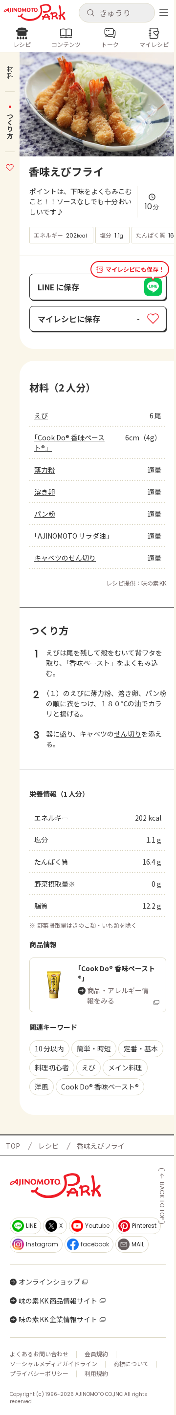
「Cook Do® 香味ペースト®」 (69, 443)
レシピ (48, 1146)
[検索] (90, 13)
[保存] (10, 166)
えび (41, 415)
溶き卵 (44, 492)
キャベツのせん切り (65, 558)
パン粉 (44, 514)
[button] (116, 12)
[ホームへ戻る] (34, 12)
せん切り (127, 734)
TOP (13, 1146)
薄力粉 (44, 470)
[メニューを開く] (164, 13)
